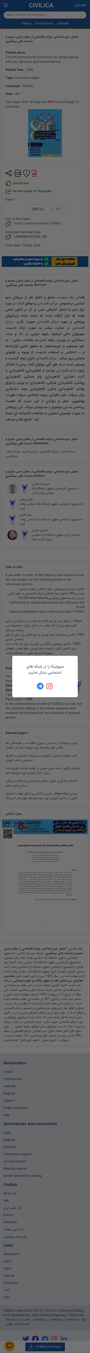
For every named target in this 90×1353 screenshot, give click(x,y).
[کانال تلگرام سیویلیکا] (40, 686)
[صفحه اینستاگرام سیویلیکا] (49, 686)
